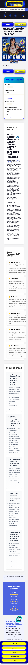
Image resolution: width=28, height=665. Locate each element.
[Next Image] (25, 49)
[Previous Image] (3, 49)
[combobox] (12, 9)
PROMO (15, 643)
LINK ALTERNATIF (15, 656)
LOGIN (8, 24)
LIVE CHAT (15, 660)
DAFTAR (20, 24)
